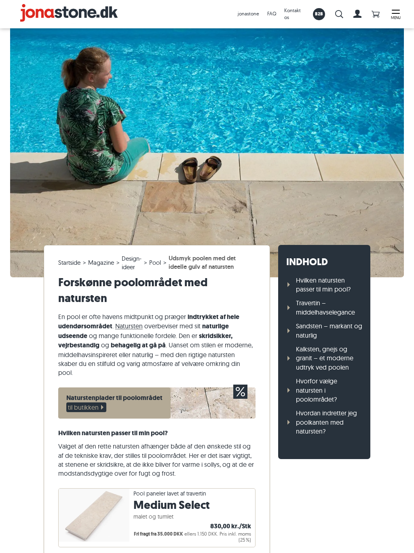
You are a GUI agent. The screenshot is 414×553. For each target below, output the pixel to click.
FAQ (271, 14)
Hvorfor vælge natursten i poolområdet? (316, 390)
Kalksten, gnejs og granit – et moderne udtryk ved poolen (324, 358)
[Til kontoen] (357, 14)
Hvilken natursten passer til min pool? (323, 284)
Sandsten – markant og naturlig (329, 330)
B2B (319, 14)
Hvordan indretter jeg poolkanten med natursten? (326, 422)
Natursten (129, 326)
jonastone (248, 14)
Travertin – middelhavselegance (325, 307)
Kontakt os (292, 13)
